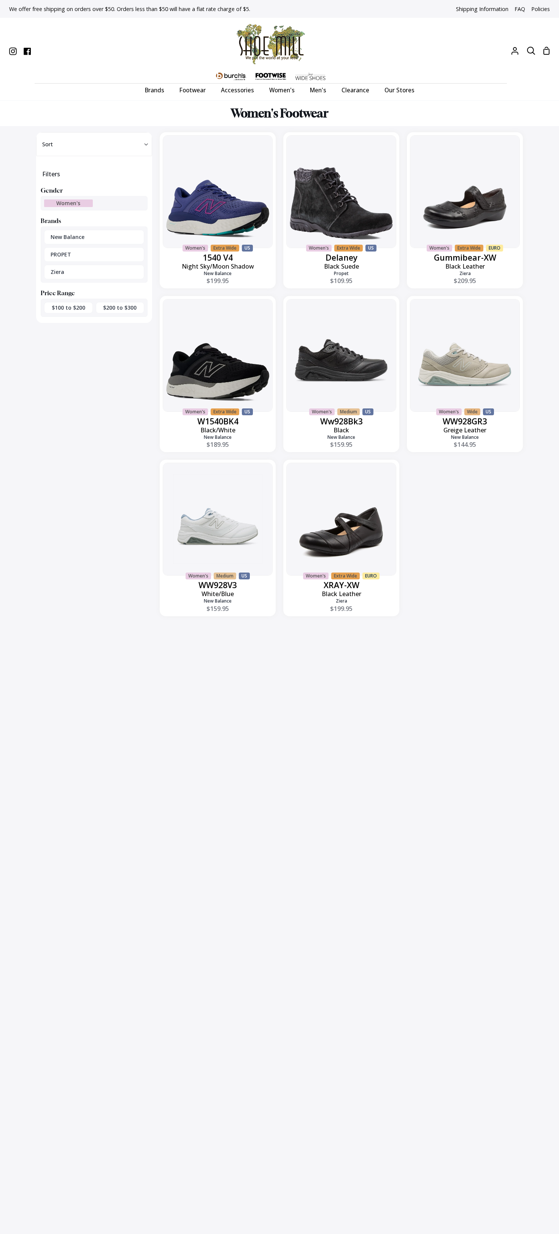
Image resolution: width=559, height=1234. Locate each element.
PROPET (61, 254)
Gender (52, 190)
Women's (68, 203)
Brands (51, 221)
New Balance (67, 236)
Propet (341, 273)
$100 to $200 (68, 307)
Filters (51, 174)
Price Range (58, 293)
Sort (47, 144)
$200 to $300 (120, 307)
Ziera (57, 271)
